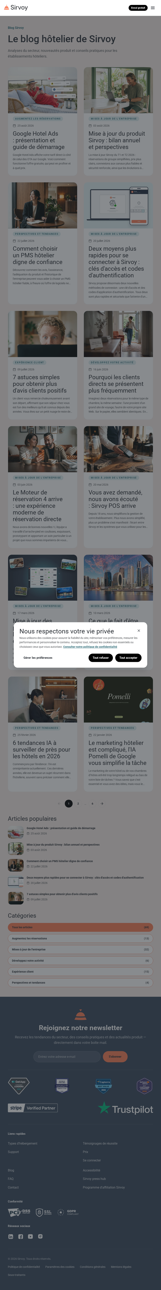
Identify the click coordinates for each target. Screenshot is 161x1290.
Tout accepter (128, 658)
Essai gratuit (138, 7)
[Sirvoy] (16, 8)
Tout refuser (101, 658)
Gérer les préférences (38, 658)
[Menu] (152, 8)
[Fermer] (138, 630)
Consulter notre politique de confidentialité (90, 646)
